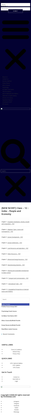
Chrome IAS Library (7, 98)
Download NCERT (7, 102)
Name (3, 2)
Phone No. (4, 6)
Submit (15, 11)
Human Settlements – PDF (14, 243)
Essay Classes (6, 83)
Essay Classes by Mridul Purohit (11, 325)
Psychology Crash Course (9, 311)
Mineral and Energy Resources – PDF (17, 259)
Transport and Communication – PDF (18, 278)
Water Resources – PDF (14, 254)
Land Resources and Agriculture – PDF (17, 248)
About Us (4, 77)
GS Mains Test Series (8, 89)
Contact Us (5, 79)
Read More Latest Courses (9, 329)
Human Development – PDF (15, 237)
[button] (15, 44)
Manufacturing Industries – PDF (16, 265)
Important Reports (7, 100)
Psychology (5, 87)
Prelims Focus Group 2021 (10, 306)
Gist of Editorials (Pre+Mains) (10, 93)
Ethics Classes (6, 85)
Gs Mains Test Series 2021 (9, 316)
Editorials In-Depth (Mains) (9, 95)
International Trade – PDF (15, 284)
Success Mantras (7, 81)
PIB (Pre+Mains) (6, 91)
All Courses (5, 104)
